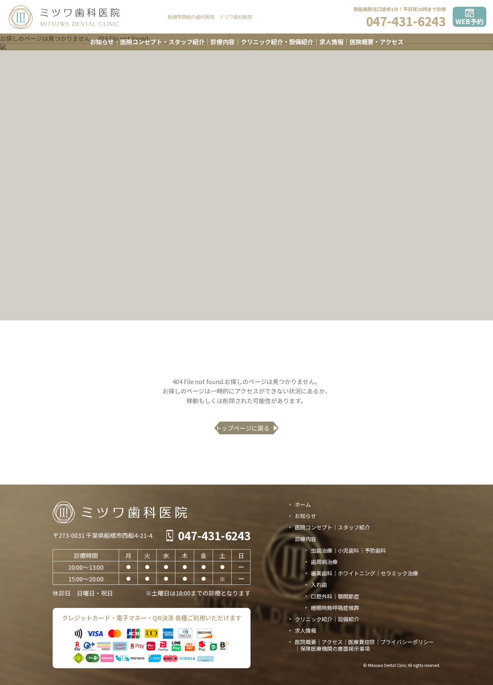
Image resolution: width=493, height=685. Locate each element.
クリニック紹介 (313, 619)
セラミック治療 (399, 573)
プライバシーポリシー (407, 642)
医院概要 (305, 642)
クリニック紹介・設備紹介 (277, 41)
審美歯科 (321, 573)
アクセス (332, 642)
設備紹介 (348, 619)
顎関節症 (348, 596)
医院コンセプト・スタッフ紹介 (162, 41)
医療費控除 (361, 642)
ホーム (303, 504)
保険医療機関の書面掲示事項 (335, 648)
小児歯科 (348, 550)
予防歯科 (375, 550)
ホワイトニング (356, 573)
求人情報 (331, 41)
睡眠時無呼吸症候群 (335, 608)
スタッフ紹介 (354, 527)
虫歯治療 (321, 550)
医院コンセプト (313, 527)
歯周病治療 (324, 562)
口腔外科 (321, 596)
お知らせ (102, 41)
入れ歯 (319, 584)
